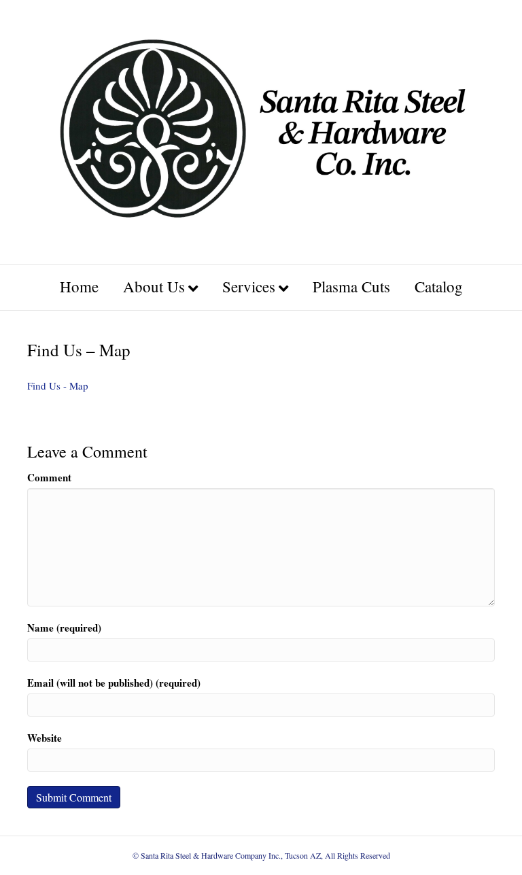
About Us (154, 286)
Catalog (439, 286)
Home (79, 286)
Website (44, 738)
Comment (49, 477)
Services (248, 286)
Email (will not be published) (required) (114, 683)
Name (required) (64, 628)
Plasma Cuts (351, 286)
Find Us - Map (57, 385)
